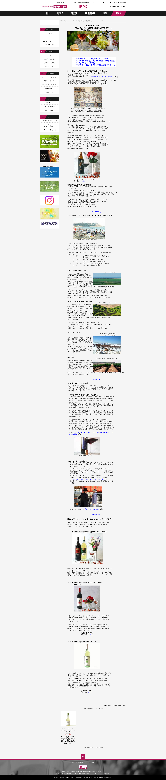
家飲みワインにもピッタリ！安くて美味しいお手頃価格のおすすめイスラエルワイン (84, 21)
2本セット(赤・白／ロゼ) (49, 77)
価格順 (119, 705)
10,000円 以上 (49, 66)
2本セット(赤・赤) (51, 81)
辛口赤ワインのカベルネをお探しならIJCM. (69, 777)
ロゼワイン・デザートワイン (49, 41)
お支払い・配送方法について (68, 773)
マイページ (114, 2)
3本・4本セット (49, 88)
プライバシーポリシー (96, 773)
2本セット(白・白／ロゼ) (49, 84)
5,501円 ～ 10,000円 (49, 63)
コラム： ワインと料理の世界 (49, 125)
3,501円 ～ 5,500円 (49, 59)
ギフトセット (49, 92)
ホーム (57, 773)
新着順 (124, 705)
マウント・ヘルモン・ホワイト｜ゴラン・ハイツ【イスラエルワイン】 (68, 730)
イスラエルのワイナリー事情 (49, 120)
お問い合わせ (107, 773)
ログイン (106, 2)
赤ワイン (49, 33)
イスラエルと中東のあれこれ (49, 130)
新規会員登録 (123, 2)
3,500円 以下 (49, 55)
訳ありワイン (49, 102)
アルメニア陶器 (49, 110)
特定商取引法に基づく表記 (83, 773)
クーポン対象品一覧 (49, 106)
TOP (62, 21)
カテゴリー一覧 (49, 45)
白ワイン (49, 37)
